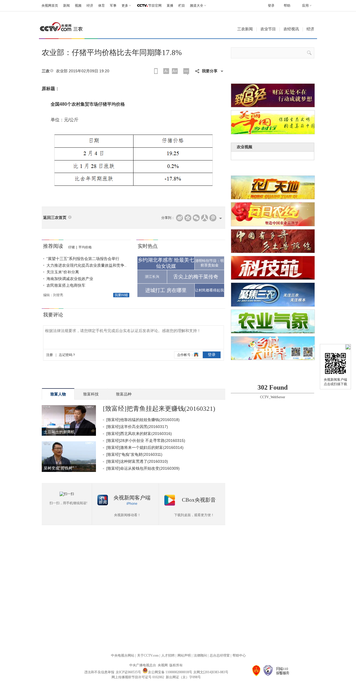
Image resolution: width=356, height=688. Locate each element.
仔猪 (71, 247)
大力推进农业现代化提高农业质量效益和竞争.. (86, 265)
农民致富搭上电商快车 (65, 285)
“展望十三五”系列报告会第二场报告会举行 (82, 258)
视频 (78, 6)
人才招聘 (168, 655)
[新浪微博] (179, 217)
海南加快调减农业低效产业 (69, 278)
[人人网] (204, 217)
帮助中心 (239, 655)
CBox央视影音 (199, 500)
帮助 (287, 6)
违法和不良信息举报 (99, 672)
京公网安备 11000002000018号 (170, 672)
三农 (46, 71)
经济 (89, 6)
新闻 (66, 6)
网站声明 (184, 655)
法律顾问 (200, 655)
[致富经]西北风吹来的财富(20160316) (139, 433)
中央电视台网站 (122, 655)
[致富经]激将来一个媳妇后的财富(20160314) (145, 447)
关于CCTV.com (148, 655)
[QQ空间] (187, 217)
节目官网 (155, 6)
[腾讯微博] (212, 217)
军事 (113, 6)
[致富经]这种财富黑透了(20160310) (137, 461)
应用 (305, 6)
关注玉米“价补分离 (62, 272)
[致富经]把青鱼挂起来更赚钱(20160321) (159, 408)
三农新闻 (245, 29)
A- (166, 71)
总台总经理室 (220, 655)
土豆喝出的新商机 (59, 432)
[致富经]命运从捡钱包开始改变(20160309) (143, 468)
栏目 (181, 6)
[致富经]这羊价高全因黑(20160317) (137, 426)
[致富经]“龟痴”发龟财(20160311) (134, 454)
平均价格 (85, 247)
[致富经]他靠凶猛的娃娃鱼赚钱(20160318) (143, 419)
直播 (170, 6)
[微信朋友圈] (196, 217)
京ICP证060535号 (128, 672)
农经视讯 (291, 29)
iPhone (132, 504)
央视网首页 (49, 6)
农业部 (62, 71)
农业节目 (268, 29)
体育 (101, 6)
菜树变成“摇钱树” (59, 468)
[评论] (186, 71)
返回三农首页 (54, 218)
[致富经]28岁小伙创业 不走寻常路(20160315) (145, 440)
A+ (174, 71)
